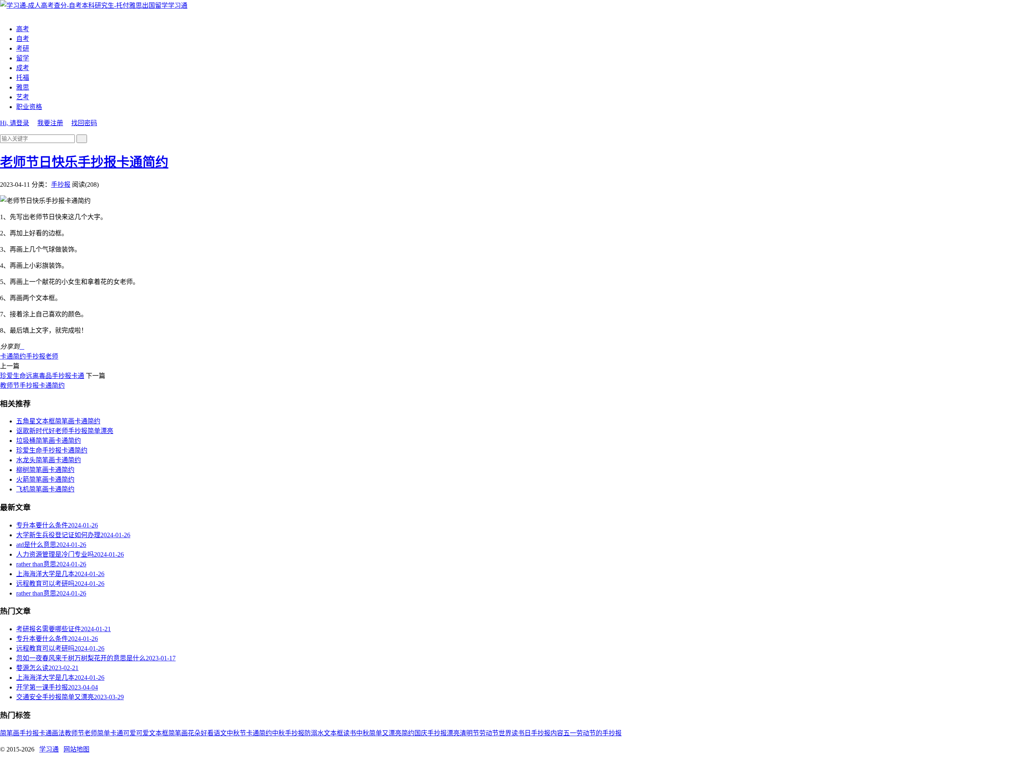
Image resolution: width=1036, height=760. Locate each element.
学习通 (177, 5)
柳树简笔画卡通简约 (45, 469)
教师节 (74, 733)
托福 (22, 77)
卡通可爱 (123, 733)
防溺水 (314, 733)
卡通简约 (13, 356)
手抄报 (60, 184)
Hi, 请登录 (14, 123)
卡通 (45, 733)
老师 (51, 356)
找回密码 (84, 123)
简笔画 (9, 733)
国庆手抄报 (430, 733)
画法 (58, 733)
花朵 (194, 733)
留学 (22, 58)
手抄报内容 (547, 733)
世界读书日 (515, 733)
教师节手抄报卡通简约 (32, 385)
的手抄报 (609, 733)
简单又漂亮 (385, 733)
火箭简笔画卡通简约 (45, 479)
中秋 (362, 733)
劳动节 (489, 733)
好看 (207, 733)
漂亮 (453, 733)
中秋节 (236, 733)
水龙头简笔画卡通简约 (48, 460)
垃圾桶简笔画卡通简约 (48, 440)
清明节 (469, 733)
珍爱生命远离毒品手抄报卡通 (42, 375)
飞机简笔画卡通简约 (45, 489)
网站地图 (76, 749)
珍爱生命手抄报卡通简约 (51, 450)
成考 (22, 67)
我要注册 (50, 123)
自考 (22, 38)
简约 (407, 733)
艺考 (22, 97)
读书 (349, 733)
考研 (22, 48)
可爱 (142, 733)
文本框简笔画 (168, 733)
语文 (220, 733)
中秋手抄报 (288, 733)
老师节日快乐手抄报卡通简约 (84, 162)
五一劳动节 (579, 733)
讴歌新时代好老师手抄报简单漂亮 (64, 430)
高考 (22, 29)
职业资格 (29, 106)
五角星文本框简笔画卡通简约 (58, 421)
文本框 (333, 733)
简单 (103, 733)
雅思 (22, 87)
